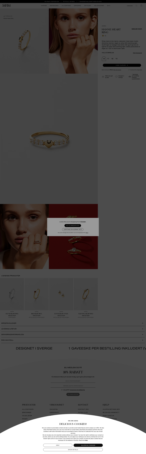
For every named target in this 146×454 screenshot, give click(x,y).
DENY (58, 445)
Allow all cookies (88, 445)
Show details (73, 449)
